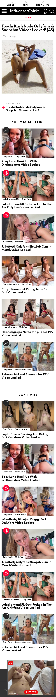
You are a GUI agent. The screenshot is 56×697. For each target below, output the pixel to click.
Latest (11, 5)
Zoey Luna (19, 157)
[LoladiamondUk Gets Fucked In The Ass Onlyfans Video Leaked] (28, 186)
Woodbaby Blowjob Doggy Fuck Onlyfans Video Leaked (24, 521)
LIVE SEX (27, 17)
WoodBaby (20, 515)
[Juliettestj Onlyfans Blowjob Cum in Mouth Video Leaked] (28, 228)
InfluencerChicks (24, 11)
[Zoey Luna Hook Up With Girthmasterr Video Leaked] (28, 143)
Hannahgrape (10, 327)
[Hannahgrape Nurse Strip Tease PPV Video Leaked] (28, 314)
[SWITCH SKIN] (45, 11)
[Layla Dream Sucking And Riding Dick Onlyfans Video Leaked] (28, 416)
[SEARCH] (51, 11)
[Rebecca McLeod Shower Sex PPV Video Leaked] (28, 356)
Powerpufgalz (21, 429)
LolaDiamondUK (11, 199)
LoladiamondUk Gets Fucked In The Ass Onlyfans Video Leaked (27, 206)
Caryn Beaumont (11, 284)
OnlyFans (7, 157)
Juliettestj (8, 242)
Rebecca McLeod (22, 370)
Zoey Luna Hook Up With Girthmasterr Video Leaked (21, 163)
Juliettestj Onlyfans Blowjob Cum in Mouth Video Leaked (26, 248)
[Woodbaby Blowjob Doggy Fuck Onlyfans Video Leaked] (28, 501)
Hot (25, 5)
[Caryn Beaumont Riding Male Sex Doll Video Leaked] (28, 271)
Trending (42, 5)
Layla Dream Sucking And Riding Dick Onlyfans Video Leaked (25, 436)
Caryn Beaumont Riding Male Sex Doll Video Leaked (25, 291)
